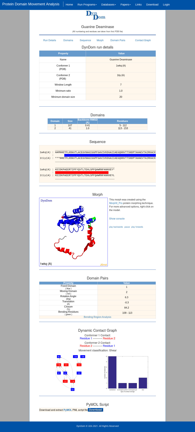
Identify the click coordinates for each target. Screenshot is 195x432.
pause (127, 226)
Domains (68, 40)
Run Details (49, 40)
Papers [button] (125, 4)
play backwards (116, 226)
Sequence (85, 40)
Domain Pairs (117, 40)
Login (166, 4)
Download (152, 4)
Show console (117, 218)
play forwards (137, 226)
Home (69, 4)
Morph (100, 40)
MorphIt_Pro (115, 203)
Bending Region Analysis (97, 317)
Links (138, 4)
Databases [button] (107, 4)
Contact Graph (143, 40)
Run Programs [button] (86, 4)
